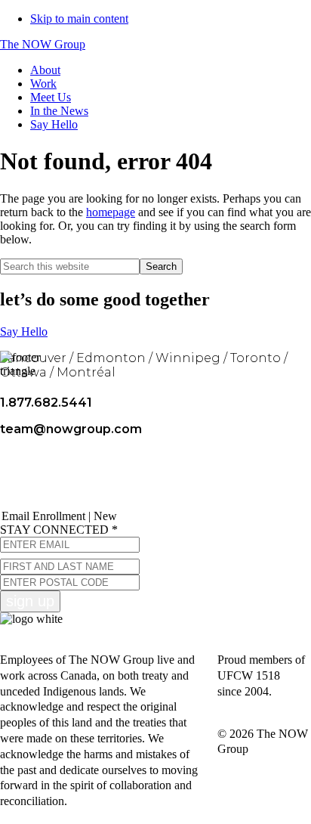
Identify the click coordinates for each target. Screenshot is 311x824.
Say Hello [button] (24, 331)
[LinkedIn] (95, 474)
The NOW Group (42, 44)
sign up (30, 601)
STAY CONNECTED (59, 529)
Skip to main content (79, 18)
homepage (110, 212)
